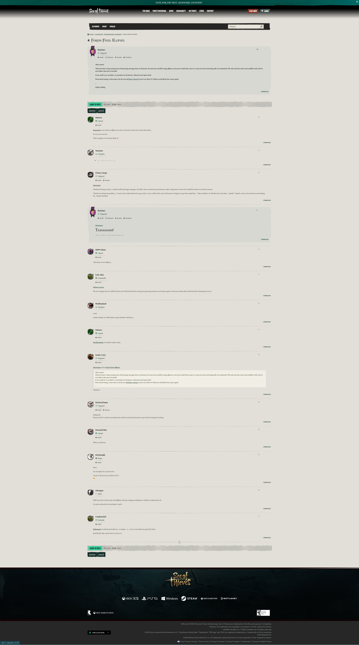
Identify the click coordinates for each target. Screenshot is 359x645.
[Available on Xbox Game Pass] (209, 599)
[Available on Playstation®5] (150, 599)
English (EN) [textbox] (98, 632)
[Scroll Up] (5, 643)
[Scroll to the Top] (2, 643)
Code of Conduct (233, 641)
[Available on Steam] (189, 599)
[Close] (357, 2)
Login (266, 11)
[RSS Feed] (89, 34)
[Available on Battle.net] (228, 599)
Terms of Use (204, 641)
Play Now (253, 11)
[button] (99, 632)
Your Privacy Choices (189, 641)
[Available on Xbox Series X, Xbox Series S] (130, 599)
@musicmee (97, 130)
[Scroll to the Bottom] (17, 643)
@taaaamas (99, 225)
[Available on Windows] (169, 599)
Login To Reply (95, 104)
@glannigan (97, 529)
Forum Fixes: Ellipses (113, 367)
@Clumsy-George (132, 79)
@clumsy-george (98, 287)
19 (257, 49)
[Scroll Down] (15, 643)
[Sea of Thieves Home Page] (99, 11)
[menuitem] (146, 11)
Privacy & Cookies (218, 641)
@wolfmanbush (98, 342)
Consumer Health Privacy (261, 641)
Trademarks (245, 641)
